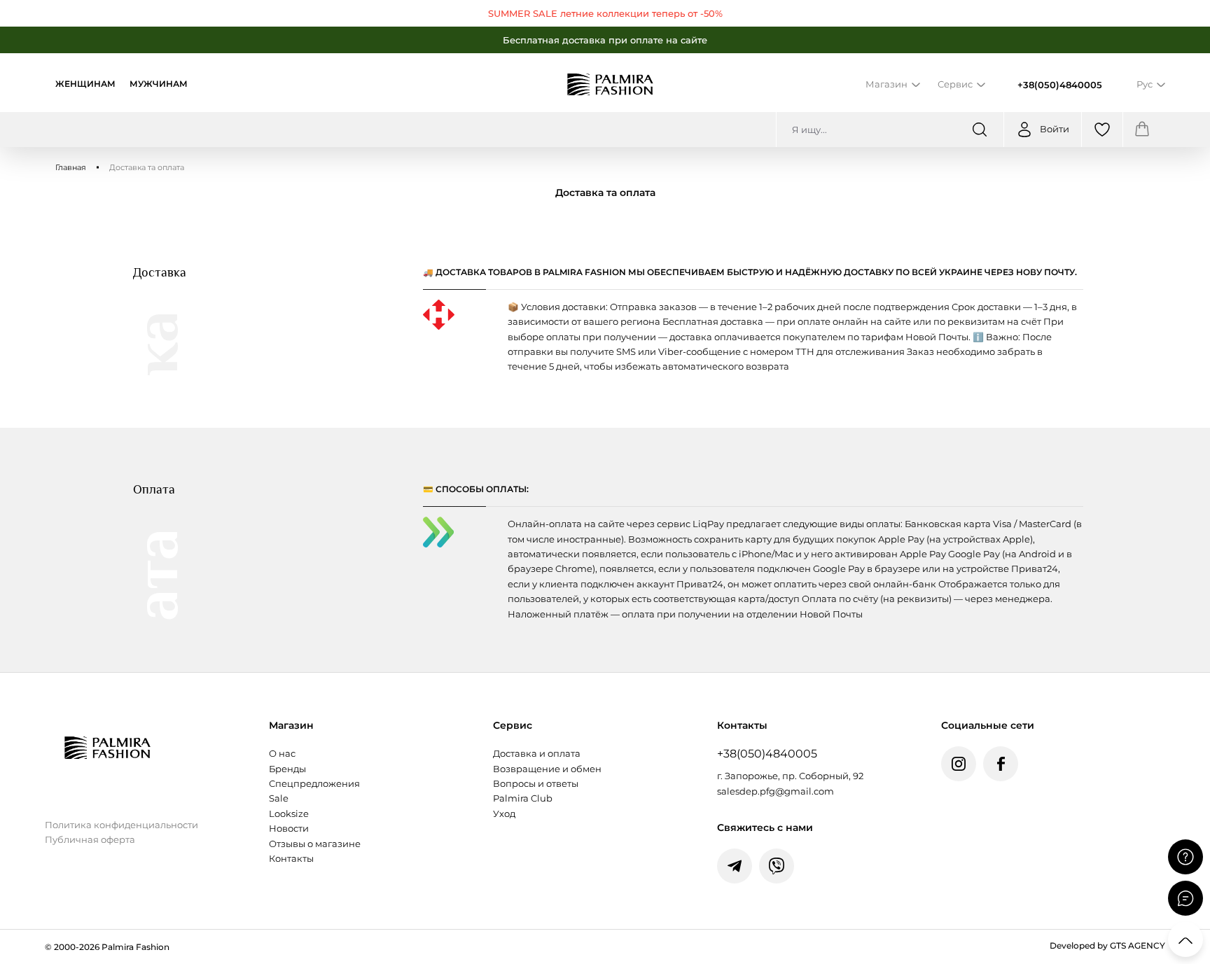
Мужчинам (159, 84)
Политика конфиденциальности (121, 825)
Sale (278, 798)
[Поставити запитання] (1185, 856)
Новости (289, 828)
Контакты (291, 858)
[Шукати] (979, 129)
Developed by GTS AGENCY (1107, 946)
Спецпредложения (314, 783)
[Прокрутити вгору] (1185, 939)
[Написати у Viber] (776, 865)
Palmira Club (522, 798)
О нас (282, 753)
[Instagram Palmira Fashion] (958, 763)
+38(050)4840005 (1059, 84)
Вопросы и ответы (535, 783)
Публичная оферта (90, 839)
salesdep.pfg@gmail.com (775, 791)
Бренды (287, 769)
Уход (504, 814)
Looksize (289, 814)
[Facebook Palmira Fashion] (1000, 763)
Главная (70, 167)
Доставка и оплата (536, 753)
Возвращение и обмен (547, 769)
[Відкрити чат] (1185, 898)
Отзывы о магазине (315, 844)
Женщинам (85, 84)
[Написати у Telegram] (734, 865)
